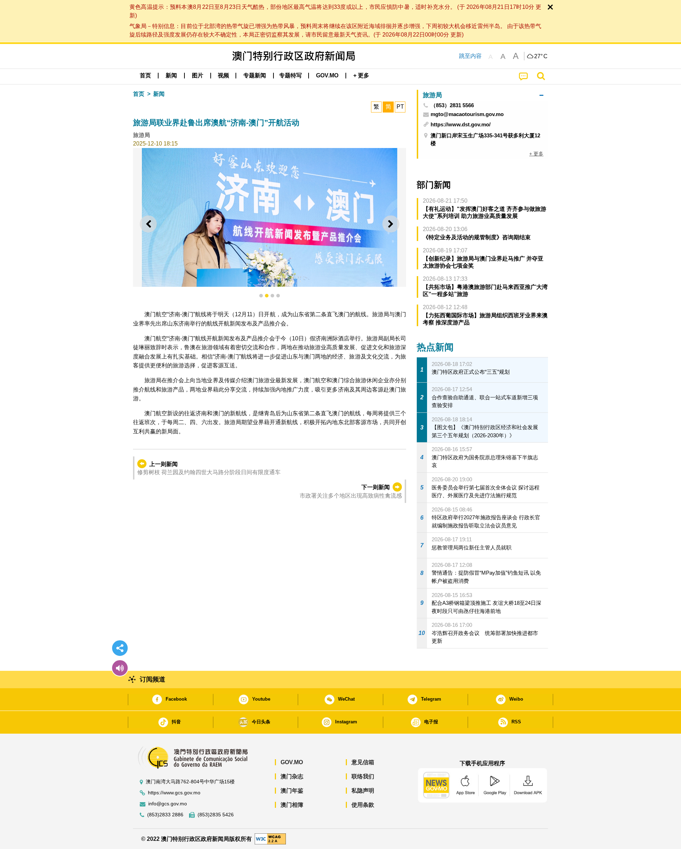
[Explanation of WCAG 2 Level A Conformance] (270, 839)
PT (400, 107)
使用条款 (362, 805)
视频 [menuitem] (223, 75)
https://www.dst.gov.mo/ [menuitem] (461, 124)
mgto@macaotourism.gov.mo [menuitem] (467, 114)
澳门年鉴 (292, 791)
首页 (138, 94)
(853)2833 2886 (165, 814)
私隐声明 (362, 791)
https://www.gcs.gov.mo (174, 792)
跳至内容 (470, 56)
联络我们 (362, 776)
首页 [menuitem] (145, 75)
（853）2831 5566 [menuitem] (452, 105)
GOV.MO (292, 762)
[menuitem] (171, 75)
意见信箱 (362, 762)
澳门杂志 (292, 776)
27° (541, 56)
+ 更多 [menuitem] (536, 154)
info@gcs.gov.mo (167, 803)
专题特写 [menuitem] (290, 75)
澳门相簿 (292, 805)
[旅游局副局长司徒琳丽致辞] (269, 217)
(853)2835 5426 (216, 814)
